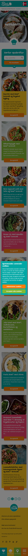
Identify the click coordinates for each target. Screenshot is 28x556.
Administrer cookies (14, 286)
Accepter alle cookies (14, 291)
